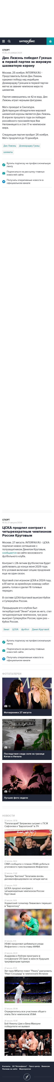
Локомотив (23, 437)
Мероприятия (25, 1069)
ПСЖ (6, 443)
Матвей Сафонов (12, 449)
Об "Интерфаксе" (19, 1066)
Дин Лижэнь (9, 145)
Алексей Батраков (21, 443)
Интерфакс (27, 41)
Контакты (6, 1066)
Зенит (6, 629)
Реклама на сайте (9, 1069)
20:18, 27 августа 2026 (12, 203)
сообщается (9, 552)
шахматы (8, 152)
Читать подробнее (26, 352)
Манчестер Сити (40, 437)
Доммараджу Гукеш (29, 145)
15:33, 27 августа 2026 (12, 522)
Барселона (9, 437)
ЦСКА (15, 629)
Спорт (6, 50)
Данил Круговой (40, 629)
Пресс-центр (34, 1066)
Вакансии (46, 1066)
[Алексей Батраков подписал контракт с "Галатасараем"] (17, 342)
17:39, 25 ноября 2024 (12, 53)
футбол (28, 449)
